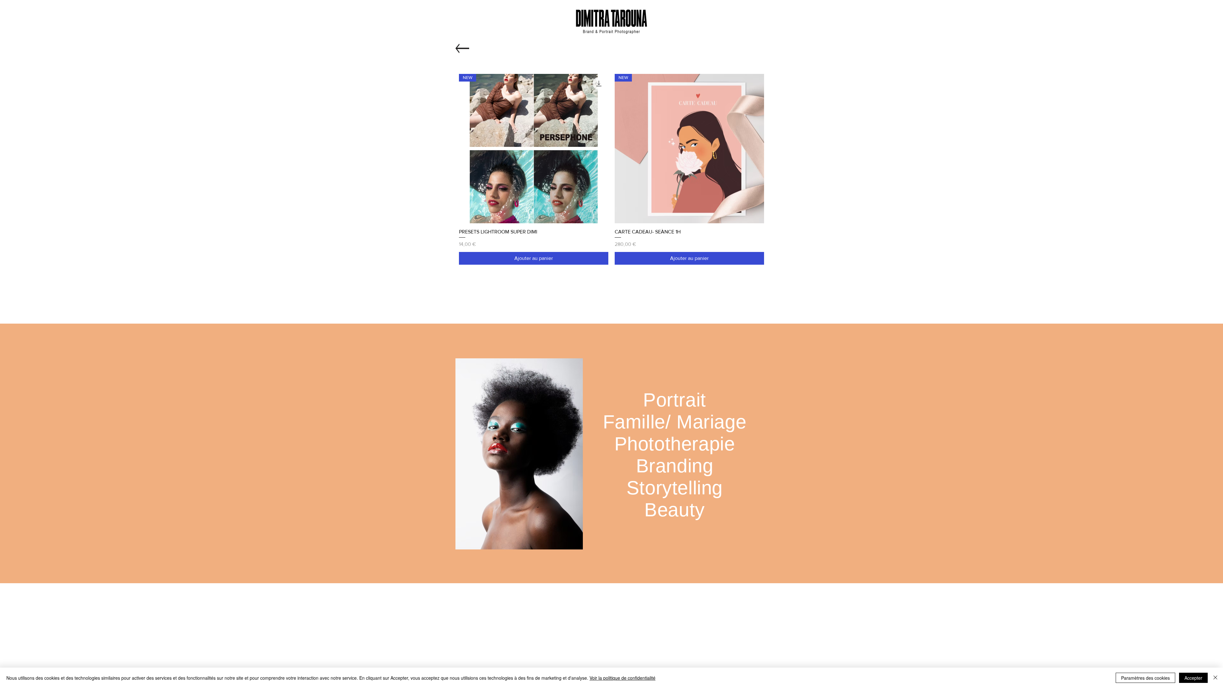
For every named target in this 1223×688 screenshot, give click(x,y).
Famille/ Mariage (675, 422)
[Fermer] (1215, 678)
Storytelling (674, 487)
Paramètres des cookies (1145, 678)
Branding (674, 466)
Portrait (674, 400)
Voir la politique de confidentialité (622, 678)
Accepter (1193, 678)
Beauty (674, 509)
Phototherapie (674, 444)
